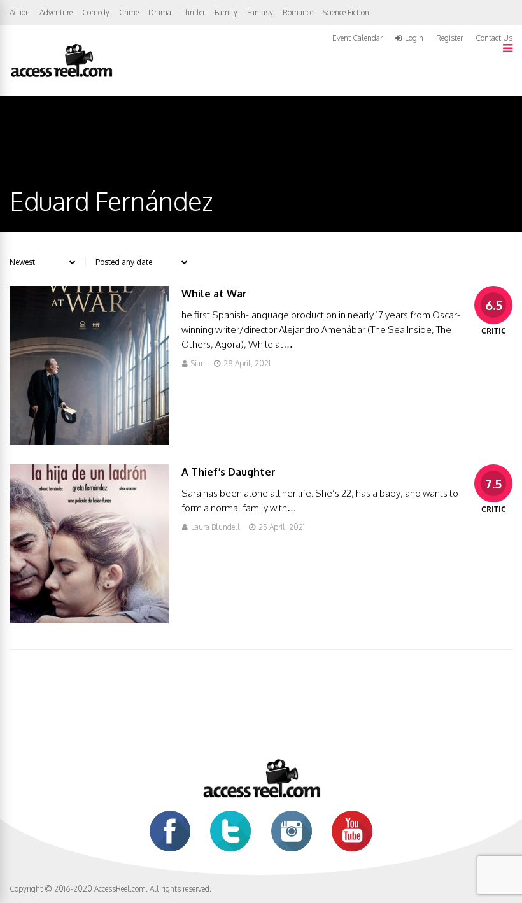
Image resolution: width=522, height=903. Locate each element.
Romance (298, 12)
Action (20, 12)
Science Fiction (346, 12)
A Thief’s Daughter (228, 472)
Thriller (193, 12)
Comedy (95, 12)
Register (449, 38)
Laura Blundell (215, 527)
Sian (198, 363)
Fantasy (260, 12)
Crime (129, 12)
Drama (159, 12)
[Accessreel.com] (61, 76)
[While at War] (89, 441)
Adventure (56, 12)
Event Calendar (357, 38)
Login (414, 38)
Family (226, 12)
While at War (214, 293)
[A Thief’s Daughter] (89, 620)
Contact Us (494, 38)
